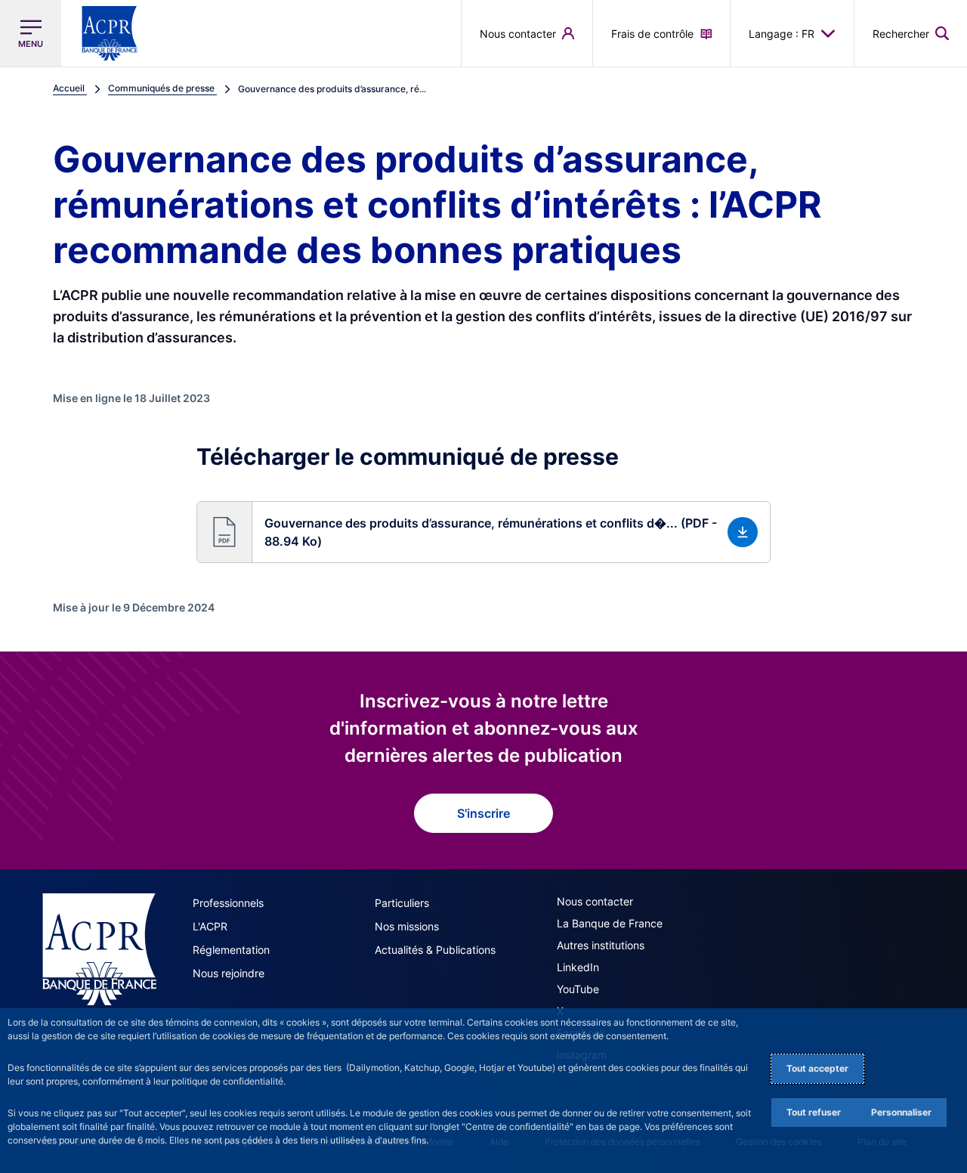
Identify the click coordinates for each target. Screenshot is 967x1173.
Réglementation (231, 949)
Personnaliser (901, 1112)
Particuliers (402, 902)
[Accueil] (99, 949)
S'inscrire (483, 813)
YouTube (578, 989)
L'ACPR (210, 926)
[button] (910, 33)
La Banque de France (610, 923)
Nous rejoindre (228, 973)
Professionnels (228, 902)
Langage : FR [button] (781, 33)
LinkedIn (578, 967)
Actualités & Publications (435, 949)
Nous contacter (595, 901)
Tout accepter (817, 1068)
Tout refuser (813, 1112)
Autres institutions (600, 945)
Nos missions (407, 926)
